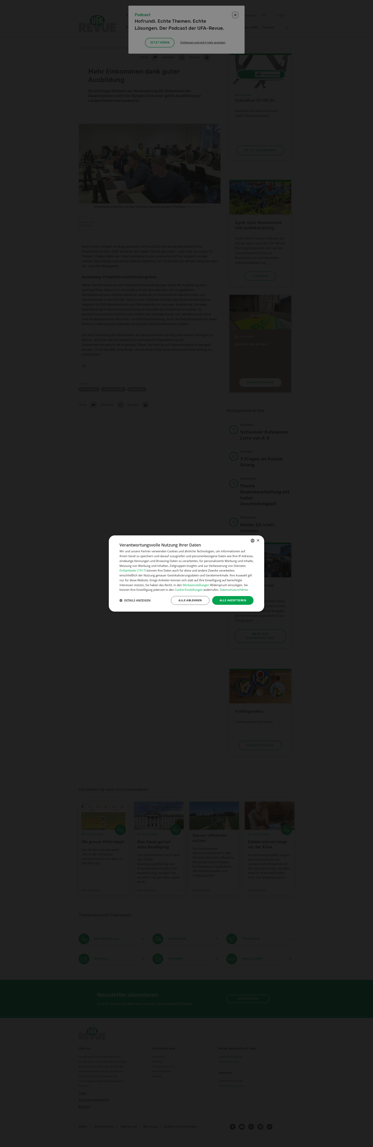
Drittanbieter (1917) (132, 570)
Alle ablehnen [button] (190, 600)
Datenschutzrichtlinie (234, 590)
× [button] (257, 540)
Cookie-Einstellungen (189, 590)
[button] (135, 600)
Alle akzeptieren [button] (233, 600)
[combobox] (252, 541)
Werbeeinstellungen (196, 585)
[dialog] (186, 573)
